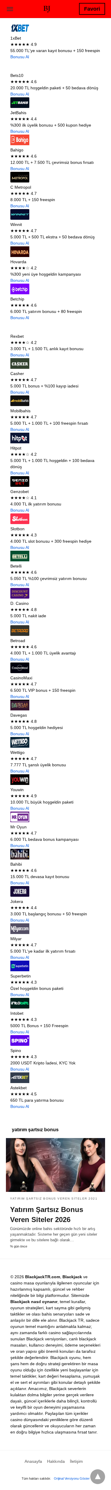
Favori (92, 9)
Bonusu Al (19, 56)
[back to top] (97, 1476)
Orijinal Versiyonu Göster (72, 1478)
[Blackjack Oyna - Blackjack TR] (46, 8)
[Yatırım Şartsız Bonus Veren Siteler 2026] (55, 1165)
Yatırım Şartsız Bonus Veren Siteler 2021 (53, 1198)
